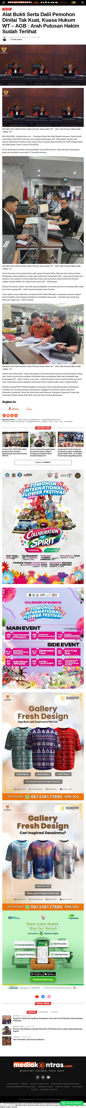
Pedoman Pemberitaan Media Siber (21, 1087)
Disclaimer (77, 1087)
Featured (68, 421)
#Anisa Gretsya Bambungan (28, 420)
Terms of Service (62, 1087)
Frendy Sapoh (16, 39)
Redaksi (24, 1084)
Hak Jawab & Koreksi (48, 1089)
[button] (72, 1103)
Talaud (11, 1105)
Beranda (3, 1105)
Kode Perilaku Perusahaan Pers (65, 1084)
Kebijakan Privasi (45, 1087)
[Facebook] (8, 415)
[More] (16, 415)
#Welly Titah (48, 421)
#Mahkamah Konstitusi (51, 420)
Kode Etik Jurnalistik (39, 1084)
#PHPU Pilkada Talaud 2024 (14, 421)
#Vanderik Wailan (34, 421)
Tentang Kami (13, 1084)
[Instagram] (12, 415)
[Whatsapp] (4, 415)
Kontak (34, 1089)
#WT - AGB (59, 421)
